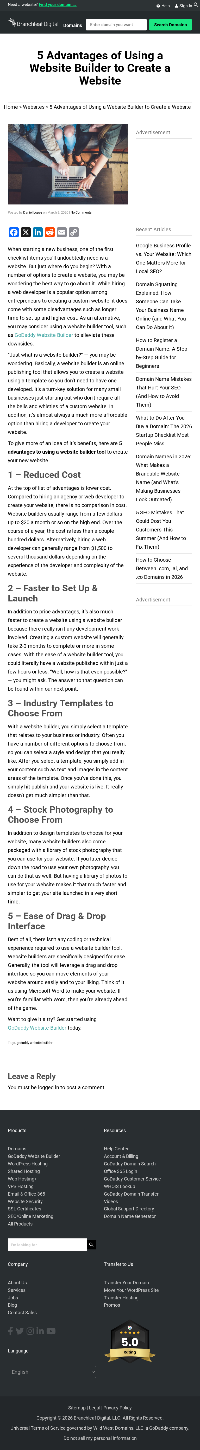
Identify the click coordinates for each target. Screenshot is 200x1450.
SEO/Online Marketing (30, 1216)
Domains (72, 25)
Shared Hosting (24, 1171)
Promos (112, 1305)
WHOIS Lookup (119, 1186)
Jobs (13, 1297)
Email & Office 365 (26, 1194)
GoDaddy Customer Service (132, 1179)
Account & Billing (121, 1156)
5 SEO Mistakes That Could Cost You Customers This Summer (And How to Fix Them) (161, 529)
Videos (111, 1201)
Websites (34, 107)
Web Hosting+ (22, 1179)
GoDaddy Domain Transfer (131, 1194)
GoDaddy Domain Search (130, 1163)
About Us (17, 1282)
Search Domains (170, 24)
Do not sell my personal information (100, 1438)
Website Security (25, 1201)
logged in (48, 1087)
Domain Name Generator (130, 1216)
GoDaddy (158, 1428)
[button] (196, 5)
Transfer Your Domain (126, 1282)
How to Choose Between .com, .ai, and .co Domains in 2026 (162, 568)
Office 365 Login (120, 1171)
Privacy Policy (117, 1407)
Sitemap (77, 1407)
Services (17, 1290)
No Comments (81, 212)
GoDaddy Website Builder (34, 1156)
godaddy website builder (34, 1043)
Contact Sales (22, 1312)
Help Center (116, 1148)
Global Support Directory (129, 1208)
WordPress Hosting (28, 1163)
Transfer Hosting (121, 1297)
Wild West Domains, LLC (118, 1428)
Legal (94, 1407)
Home (11, 107)
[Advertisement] (164, 179)
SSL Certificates (24, 1208)
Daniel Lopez (32, 212)
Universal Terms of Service (38, 1428)
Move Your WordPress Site (131, 1290)
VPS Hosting (21, 1186)
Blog (12, 1305)
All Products (20, 1224)
